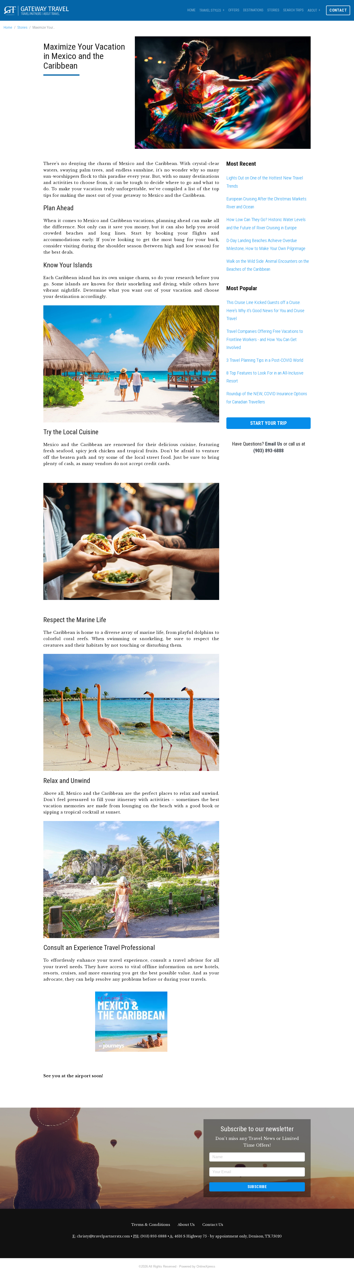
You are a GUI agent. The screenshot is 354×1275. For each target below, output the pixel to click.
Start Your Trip (268, 423)
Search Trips (293, 10)
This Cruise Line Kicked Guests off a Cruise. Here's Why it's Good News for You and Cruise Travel (265, 310)
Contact (338, 10)
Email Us (273, 444)
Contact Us (212, 1224)
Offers (233, 10)
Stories (273, 10)
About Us (186, 1224)
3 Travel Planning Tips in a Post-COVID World (264, 360)
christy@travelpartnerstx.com (103, 1236)
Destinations (253, 10)
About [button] (312, 10)
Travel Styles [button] (210, 10)
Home (191, 10)
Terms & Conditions (150, 1224)
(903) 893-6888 (268, 450)
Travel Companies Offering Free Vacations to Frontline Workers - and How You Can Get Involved (264, 339)
